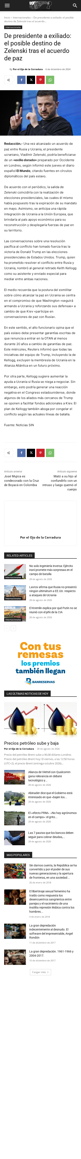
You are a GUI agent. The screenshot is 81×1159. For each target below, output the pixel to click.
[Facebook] (21, 80)
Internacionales (22, 17)
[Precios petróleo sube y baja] (40, 720)
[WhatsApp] (50, 80)
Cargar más (39, 972)
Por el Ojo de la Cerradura (28, 69)
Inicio (7, 17)
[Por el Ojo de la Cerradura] (7, 69)
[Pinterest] (40, 80)
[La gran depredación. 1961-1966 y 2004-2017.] (15, 957)
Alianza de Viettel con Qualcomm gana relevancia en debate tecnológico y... (49, 776)
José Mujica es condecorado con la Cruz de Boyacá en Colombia (21, 480)
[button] (7, 5)
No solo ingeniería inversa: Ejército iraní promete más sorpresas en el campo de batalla (51, 570)
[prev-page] (6, 628)
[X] (31, 80)
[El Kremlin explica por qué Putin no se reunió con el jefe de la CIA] (15, 613)
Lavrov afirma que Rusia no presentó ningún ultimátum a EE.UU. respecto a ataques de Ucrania (53, 591)
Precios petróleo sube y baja (31, 743)
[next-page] (13, 628)
